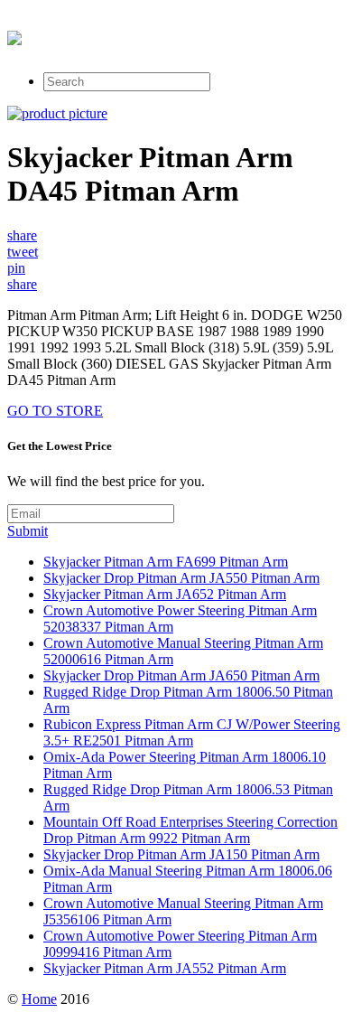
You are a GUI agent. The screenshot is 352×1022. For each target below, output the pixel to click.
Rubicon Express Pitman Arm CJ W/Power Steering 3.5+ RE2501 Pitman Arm (191, 732)
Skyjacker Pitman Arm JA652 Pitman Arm (164, 594)
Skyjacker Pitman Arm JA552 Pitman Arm (164, 968)
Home (39, 999)
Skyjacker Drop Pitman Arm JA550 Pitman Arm (181, 578)
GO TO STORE (55, 410)
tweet (22, 251)
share (22, 235)
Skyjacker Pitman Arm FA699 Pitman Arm (165, 561)
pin (16, 268)
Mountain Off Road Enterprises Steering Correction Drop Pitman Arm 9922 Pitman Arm (190, 830)
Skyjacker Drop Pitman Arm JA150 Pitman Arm (181, 854)
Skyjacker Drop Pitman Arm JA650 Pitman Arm (181, 675)
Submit (27, 531)
